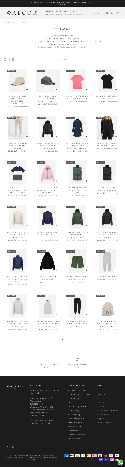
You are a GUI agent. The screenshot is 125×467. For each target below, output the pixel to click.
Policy (70, 402)
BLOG (79, 15)
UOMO (58, 11)
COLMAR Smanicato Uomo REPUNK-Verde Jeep (77, 190)
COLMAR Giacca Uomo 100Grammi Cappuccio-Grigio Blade (18, 323)
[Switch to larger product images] (5, 59)
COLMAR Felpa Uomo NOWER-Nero (47, 278)
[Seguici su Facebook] (7, 447)
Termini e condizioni (76, 390)
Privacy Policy (73, 398)
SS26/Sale (48, 11)
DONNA (67, 11)
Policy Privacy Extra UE (77, 406)
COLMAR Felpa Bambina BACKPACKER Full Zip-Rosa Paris (47, 190)
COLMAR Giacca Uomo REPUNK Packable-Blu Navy (47, 234)
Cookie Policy (73, 410)
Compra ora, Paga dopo (108, 410)
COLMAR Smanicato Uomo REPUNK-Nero (107, 189)
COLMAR (25, 22)
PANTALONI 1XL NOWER (107, 277)
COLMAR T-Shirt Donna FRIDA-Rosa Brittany (77, 97)
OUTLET (71, 15)
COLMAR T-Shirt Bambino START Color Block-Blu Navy (17, 190)
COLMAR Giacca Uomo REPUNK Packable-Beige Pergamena (17, 234)
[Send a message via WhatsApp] (120, 462)
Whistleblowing (74, 414)
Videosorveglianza (76, 418)
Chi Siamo (101, 406)
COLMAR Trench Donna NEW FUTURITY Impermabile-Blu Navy (77, 145)
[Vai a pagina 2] (69, 339)
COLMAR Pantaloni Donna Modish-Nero (77, 322)
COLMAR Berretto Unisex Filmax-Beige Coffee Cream (107, 323)
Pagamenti (102, 418)
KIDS (75, 11)
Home (8, 22)
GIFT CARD (61, 15)
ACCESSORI (49, 15)
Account (101, 390)
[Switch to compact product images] (13, 59)
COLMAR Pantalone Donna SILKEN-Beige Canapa (18, 145)
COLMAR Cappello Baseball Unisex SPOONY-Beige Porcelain (17, 100)
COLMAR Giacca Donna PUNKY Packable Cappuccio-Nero (47, 145)
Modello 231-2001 (75, 426)
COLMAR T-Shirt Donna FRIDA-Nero (107, 97)
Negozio (16, 22)
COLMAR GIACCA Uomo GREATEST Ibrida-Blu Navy (17, 279)
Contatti (100, 398)
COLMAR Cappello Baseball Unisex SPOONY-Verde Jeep (47, 98)
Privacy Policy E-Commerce (80, 394)
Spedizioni (101, 394)
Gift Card (101, 402)
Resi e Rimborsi (103, 414)
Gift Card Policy (74, 439)
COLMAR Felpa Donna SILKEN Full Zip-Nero (107, 144)
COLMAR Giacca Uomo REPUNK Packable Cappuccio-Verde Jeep (77, 234)
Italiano (95, 13)
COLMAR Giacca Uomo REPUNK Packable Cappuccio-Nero (107, 234)
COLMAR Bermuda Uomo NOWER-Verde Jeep (77, 278)
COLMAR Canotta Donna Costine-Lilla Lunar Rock (47, 323)
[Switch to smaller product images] (9, 59)
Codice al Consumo (76, 434)
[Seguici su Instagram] (13, 447)
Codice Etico (73, 430)
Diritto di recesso (104, 422)
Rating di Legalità (75, 422)
